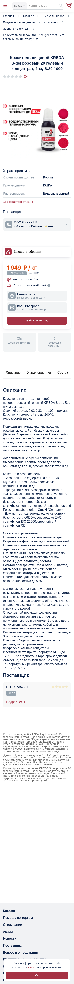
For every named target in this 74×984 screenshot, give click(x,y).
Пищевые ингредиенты (19, 22)
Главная (8, 16)
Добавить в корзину (37, 320)
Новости (9, 938)
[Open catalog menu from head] (5, 5)
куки (31, 967)
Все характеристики (16, 201)
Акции (8, 932)
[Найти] (59, 5)
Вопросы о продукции (20, 952)
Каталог (28, 16)
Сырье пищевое (53, 16)
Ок (37, 975)
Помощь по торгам (18, 918)
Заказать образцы (27, 252)
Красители (51, 22)
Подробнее (14, 702)
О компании (12, 925)
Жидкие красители (16, 28)
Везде (18, 5)
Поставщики (13, 945)
